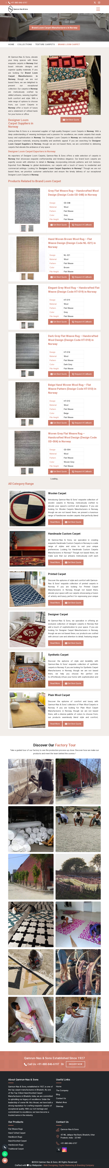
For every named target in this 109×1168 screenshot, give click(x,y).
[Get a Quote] (5, 1160)
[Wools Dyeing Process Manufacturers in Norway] (78, 972)
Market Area (61, 1102)
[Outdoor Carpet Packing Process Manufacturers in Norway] (31, 829)
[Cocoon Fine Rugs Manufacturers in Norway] (31, 781)
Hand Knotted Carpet (17, 1141)
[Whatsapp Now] (5, 1154)
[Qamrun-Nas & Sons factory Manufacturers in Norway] (31, 877)
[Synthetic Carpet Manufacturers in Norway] (27, 670)
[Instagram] (99, 2)
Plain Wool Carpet (59, 695)
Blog (58, 1094)
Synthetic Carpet (58, 654)
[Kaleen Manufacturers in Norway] (78, 829)
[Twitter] (95, 2)
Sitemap (59, 1106)
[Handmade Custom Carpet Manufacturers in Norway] (27, 549)
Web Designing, (50, 1165)
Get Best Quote (60, 225)
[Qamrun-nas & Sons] (18, 9)
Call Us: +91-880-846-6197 (43, 1064)
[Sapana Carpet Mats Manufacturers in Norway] (78, 924)
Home (11, 44)
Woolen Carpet (57, 493)
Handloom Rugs (15, 1137)
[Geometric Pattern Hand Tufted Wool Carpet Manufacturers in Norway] (31, 972)
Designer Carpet (58, 614)
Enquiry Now (75, 1064)
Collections (24, 44)
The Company (62, 1090)
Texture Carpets (45, 44)
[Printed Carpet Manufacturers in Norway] (27, 589)
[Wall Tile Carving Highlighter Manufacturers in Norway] (31, 924)
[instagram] (64, 1149)
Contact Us (61, 1098)
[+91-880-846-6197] (5, 1147)
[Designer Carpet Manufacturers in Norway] (27, 629)
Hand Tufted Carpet (16, 1133)
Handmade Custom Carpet (64, 533)
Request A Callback (83, 225)
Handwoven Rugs (15, 1145)
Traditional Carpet (16, 1149)
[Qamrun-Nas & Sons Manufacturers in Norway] (78, 781)
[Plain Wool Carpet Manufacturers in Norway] (27, 710)
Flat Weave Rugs (15, 1129)
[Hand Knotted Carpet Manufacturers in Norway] (31, 1020)
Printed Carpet (57, 574)
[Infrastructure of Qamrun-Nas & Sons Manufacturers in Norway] (78, 1020)
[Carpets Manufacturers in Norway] (78, 877)
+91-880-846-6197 (18, 2)
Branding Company (85, 1165)
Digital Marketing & (67, 1165)
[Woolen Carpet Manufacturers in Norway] (27, 508)
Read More (55, 522)
